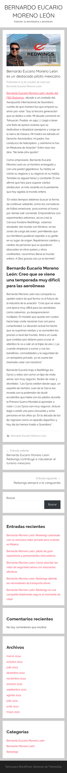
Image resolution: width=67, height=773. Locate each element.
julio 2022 (12, 700)
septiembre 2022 (16, 689)
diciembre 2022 (16, 672)
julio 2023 (12, 667)
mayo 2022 (13, 711)
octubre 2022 (14, 684)
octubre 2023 (14, 661)
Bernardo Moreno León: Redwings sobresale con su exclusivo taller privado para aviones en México (33, 540)
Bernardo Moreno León (21, 746)
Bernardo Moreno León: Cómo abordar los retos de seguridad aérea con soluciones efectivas (32, 567)
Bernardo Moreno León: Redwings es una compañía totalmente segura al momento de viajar (33, 594)
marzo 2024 (14, 656)
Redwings (12, 751)
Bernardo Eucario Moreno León (24, 86)
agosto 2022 (14, 695)
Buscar (11, 498)
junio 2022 (13, 706)
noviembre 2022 (16, 678)
